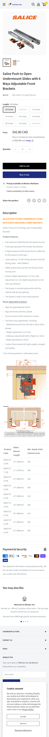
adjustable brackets (18, 301)
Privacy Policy (28, 709)
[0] (44, 4)
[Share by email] (44, 200)
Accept (23, 716)
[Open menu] (4, 4)
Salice (5, 95)
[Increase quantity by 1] (30, 149)
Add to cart (24, 166)
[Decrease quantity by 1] (15, 149)
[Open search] (33, 4)
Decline (23, 723)
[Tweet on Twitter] (39, 200)
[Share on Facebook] (29, 200)
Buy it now (24, 174)
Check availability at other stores (20, 191)
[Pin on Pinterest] (34, 200)
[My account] (38, 4)
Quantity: (7, 149)
